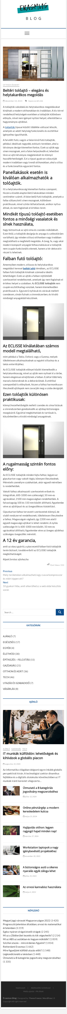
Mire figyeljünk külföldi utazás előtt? (22, 950)
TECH (6, 677)
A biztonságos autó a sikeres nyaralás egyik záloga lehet (40, 869)
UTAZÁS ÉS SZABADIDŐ (16, 683)
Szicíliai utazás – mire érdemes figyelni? (24, 942)
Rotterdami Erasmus (14, 946)
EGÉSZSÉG (9, 642)
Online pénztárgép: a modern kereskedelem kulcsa (41, 809)
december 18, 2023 (13, 101)
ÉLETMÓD (9, 653)
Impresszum (20, 988)
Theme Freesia (35, 998)
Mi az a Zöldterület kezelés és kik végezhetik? (27, 935)
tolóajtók (10, 127)
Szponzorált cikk (35, 101)
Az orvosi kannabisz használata (42, 887)
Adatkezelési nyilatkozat (41, 988)
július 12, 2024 (30, 796)
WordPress (47, 998)
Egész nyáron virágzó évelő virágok (22, 931)
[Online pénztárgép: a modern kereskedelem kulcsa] (11, 810)
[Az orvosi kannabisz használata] (11, 891)
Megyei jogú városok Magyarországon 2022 (26, 920)
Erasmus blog (9, 998)
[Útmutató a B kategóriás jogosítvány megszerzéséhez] (11, 790)
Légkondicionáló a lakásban (17, 954)
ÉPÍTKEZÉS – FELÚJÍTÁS (16, 659)
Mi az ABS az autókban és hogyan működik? (26, 939)
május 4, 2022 (30, 892)
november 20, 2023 (32, 856)
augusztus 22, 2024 (12, 764)
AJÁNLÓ (7, 636)
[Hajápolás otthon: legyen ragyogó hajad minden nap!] (11, 830)
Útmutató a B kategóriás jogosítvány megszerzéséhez (40, 789)
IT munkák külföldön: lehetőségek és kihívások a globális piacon (30, 755)
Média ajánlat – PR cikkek (33, 991)
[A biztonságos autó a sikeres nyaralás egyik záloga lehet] (11, 870)
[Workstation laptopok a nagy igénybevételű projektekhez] (11, 850)
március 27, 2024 (31, 836)
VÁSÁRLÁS (9, 688)
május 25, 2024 (31, 816)
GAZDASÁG (9, 665)
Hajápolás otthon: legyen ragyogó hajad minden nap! (40, 829)
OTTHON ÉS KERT (11, 85)
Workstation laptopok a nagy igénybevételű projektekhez (40, 849)
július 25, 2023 (30, 876)
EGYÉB (7, 647)
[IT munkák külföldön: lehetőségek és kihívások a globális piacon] (33, 727)
